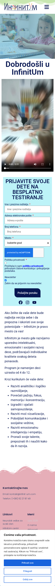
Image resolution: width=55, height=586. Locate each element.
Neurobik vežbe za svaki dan (12, 522)
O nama (32, 525)
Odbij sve (27, 579)
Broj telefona (12, 227)
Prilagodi (27, 571)
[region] (27, 558)
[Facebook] (21, 302)
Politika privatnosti (15, 260)
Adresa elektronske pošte (18, 215)
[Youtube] (34, 302)
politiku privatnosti (33, 266)
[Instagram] (27, 302)
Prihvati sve (27, 562)
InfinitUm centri (11, 528)
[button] (47, 7)
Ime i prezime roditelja (17, 204)
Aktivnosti (33, 529)
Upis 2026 (33, 520)
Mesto (8, 238)
